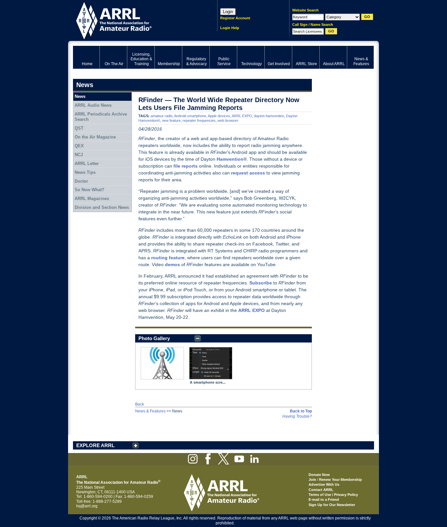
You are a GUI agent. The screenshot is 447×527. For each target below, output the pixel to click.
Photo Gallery (154, 338)
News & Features (150, 411)
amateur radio (161, 116)
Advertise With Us (324, 484)
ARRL (137, 20)
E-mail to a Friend (324, 499)
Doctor (81, 181)
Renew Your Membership (340, 480)
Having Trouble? (297, 416)
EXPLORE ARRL (95, 445)
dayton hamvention (269, 116)
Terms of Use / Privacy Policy (333, 495)
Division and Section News (102, 207)
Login (228, 11)
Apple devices (219, 116)
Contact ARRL (321, 490)
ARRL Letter (87, 163)
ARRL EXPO (242, 116)
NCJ (79, 154)
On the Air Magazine (95, 137)
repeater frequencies (199, 120)
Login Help (229, 28)
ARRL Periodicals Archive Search (101, 117)
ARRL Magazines (92, 198)
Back (139, 404)
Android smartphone (190, 116)
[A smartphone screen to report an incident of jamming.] (210, 363)
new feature (171, 120)
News (80, 96)
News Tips (85, 172)
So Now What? (89, 189)
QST (79, 128)
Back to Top (301, 411)
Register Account (235, 18)
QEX (79, 145)
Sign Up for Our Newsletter (332, 505)
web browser (228, 120)
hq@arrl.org (87, 506)
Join (312, 480)
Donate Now (319, 475)
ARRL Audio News (93, 105)
